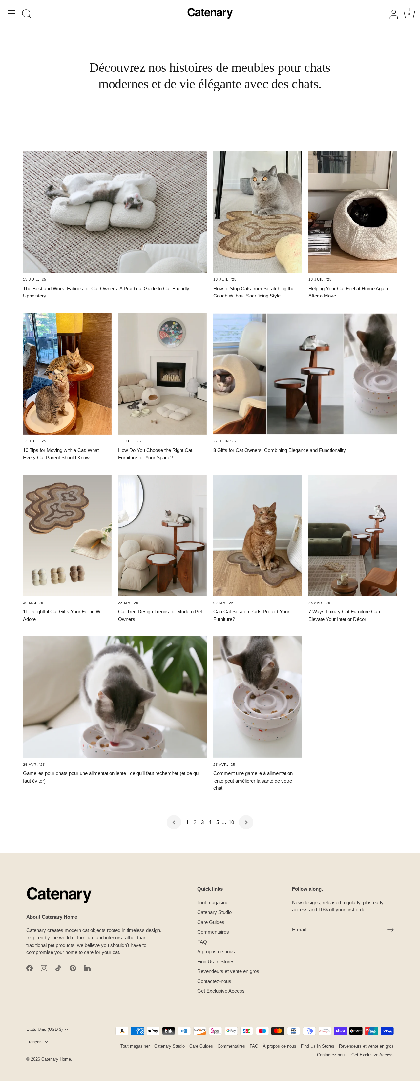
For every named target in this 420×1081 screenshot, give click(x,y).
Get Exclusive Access (221, 991)
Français (34, 1041)
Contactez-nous (214, 981)
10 (231, 822)
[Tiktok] (58, 967)
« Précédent (174, 822)
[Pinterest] (73, 967)
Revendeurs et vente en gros (228, 971)
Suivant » (246, 822)
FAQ (202, 942)
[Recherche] (26, 14)
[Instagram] (44, 967)
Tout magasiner (213, 902)
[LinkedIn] (87, 967)
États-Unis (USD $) (44, 1029)
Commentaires (213, 932)
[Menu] (11, 13)
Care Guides (210, 922)
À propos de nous (216, 951)
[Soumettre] (390, 930)
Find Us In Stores (216, 961)
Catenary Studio (214, 912)
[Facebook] (29, 967)
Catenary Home (56, 1059)
